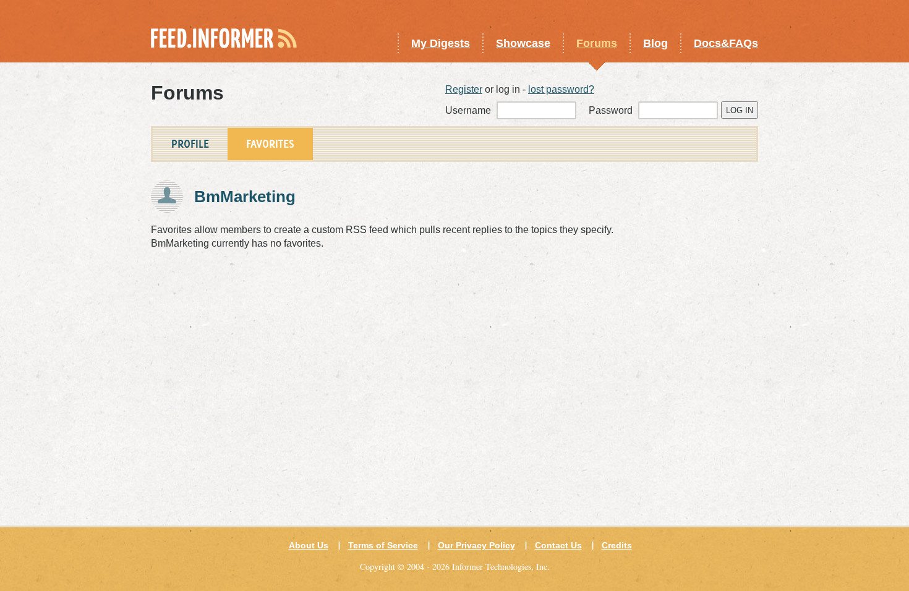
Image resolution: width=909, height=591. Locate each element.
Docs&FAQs (726, 43)
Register (463, 89)
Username (469, 110)
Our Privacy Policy (476, 545)
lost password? (561, 89)
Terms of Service (383, 545)
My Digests (440, 43)
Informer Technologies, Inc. (501, 566)
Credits (617, 545)
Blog (655, 43)
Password (612, 110)
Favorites (270, 144)
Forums (596, 43)
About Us (308, 545)
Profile (190, 144)
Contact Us (558, 545)
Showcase (523, 43)
